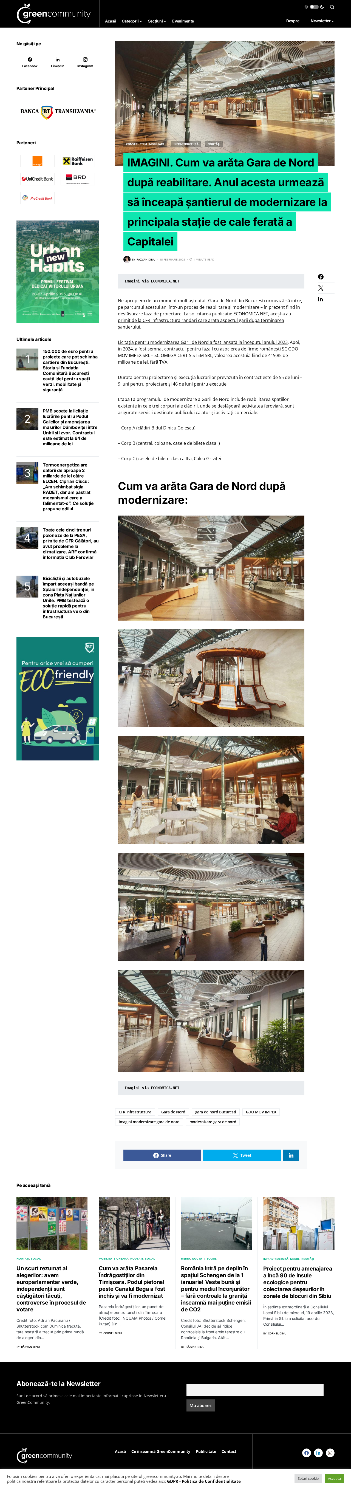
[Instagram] (330, 1452)
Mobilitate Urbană (113, 1258)
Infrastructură (186, 144)
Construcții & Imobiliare (145, 144)
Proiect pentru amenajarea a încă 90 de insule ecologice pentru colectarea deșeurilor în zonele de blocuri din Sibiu (297, 1282)
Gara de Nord (173, 1111)
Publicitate (206, 1451)
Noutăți (214, 144)
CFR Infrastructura (135, 1111)
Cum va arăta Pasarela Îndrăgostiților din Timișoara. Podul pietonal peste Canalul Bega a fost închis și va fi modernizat (132, 1282)
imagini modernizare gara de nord (149, 1121)
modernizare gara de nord (212, 1121)
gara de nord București (215, 1111)
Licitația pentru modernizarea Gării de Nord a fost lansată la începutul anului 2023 (203, 342)
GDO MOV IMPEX (261, 1111)
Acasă (120, 1451)
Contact (229, 1451)
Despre (292, 20)
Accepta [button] (334, 1478)
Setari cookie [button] (308, 1478)
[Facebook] (306, 1452)
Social (36, 1258)
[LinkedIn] (318, 1452)
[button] (314, 6)
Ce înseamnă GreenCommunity (160, 1451)
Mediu (185, 1258)
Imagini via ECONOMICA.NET (151, 281)
